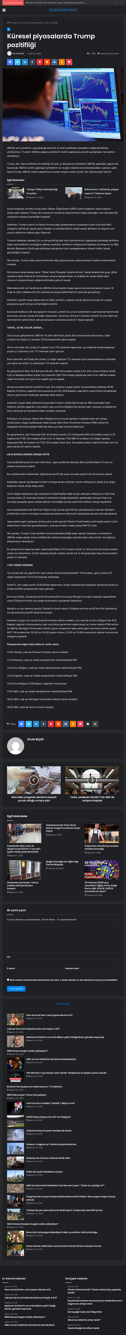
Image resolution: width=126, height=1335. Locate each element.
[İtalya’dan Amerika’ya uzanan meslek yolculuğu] (102, 833)
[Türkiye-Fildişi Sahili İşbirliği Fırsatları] (15, 193)
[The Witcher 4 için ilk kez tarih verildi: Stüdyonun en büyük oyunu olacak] (15, 1077)
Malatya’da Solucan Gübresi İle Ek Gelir (48, 1158)
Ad (9, 957)
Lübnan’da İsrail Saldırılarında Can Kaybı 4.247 (33, 1028)
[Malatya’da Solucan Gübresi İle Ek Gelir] (15, 1162)
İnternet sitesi (72, 968)
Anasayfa (13, 22)
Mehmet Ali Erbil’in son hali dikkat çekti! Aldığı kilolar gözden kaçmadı (58, 2)
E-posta (11, 968)
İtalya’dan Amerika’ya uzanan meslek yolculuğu (101, 847)
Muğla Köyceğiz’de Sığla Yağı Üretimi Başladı (62, 863)
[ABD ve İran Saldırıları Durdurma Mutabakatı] (15, 1063)
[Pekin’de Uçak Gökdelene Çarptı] (15, 1176)
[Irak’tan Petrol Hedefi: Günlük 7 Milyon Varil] (15, 1107)
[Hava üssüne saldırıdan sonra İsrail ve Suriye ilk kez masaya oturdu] (15, 1250)
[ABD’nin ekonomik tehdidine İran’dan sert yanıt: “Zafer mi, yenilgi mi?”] (15, 1188)
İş (21, 22)
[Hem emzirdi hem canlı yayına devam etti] (15, 1019)
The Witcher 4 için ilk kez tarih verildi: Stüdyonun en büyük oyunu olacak (66, 1072)
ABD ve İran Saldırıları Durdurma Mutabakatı (51, 1059)
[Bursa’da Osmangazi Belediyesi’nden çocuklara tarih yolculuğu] (15, 1236)
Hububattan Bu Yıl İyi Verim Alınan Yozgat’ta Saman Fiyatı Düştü (63, 828)
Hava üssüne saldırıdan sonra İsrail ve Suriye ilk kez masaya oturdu (63, 1246)
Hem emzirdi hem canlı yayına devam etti (49, 1015)
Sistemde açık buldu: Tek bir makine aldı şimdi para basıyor (23, 885)
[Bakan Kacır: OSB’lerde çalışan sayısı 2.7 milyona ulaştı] (73, 193)
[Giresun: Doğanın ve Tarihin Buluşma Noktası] (15, 1148)
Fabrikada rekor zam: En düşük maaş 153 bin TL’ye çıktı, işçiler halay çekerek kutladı (24, 848)
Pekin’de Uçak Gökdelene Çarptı (44, 1171)
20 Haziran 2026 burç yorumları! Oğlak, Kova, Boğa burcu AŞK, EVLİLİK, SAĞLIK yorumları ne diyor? (101, 887)
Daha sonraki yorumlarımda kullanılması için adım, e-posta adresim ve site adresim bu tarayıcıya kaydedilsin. (64, 980)
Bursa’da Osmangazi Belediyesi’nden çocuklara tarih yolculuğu (61, 1232)
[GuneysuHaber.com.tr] (63, 10)
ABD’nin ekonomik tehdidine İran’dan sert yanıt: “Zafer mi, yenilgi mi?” (65, 1185)
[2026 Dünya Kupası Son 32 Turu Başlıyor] (15, 1121)
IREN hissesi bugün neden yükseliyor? (27, 1050)
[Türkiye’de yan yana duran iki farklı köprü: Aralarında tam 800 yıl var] (15, 1214)
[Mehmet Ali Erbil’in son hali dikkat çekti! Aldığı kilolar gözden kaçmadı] (15, 1041)
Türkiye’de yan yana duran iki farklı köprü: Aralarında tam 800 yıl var (64, 1210)
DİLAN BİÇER (18, 53)
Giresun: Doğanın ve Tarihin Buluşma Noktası (51, 1144)
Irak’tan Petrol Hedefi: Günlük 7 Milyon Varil (50, 1103)
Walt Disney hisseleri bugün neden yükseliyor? (33, 1224)
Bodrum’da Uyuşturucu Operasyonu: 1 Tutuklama (34, 1086)
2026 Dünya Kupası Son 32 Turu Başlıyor (48, 1116)
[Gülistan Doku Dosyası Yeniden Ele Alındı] (15, 1135)
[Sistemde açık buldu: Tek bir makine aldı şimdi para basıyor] (24, 870)
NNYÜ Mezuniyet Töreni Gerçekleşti (26, 1094)
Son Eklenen (63, 1003)
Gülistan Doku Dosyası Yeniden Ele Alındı (48, 1130)
